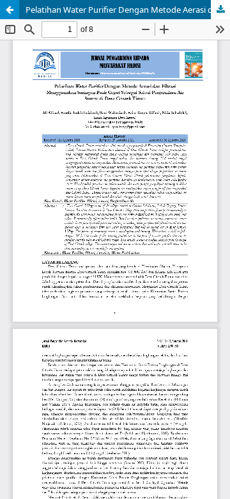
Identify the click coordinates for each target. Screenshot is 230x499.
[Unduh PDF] (220, 9)
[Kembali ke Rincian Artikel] (9, 9)
